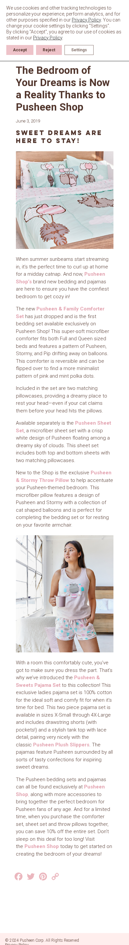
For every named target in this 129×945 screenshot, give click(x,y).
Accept (20, 50)
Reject (49, 50)
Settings (79, 50)
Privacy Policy (86, 20)
